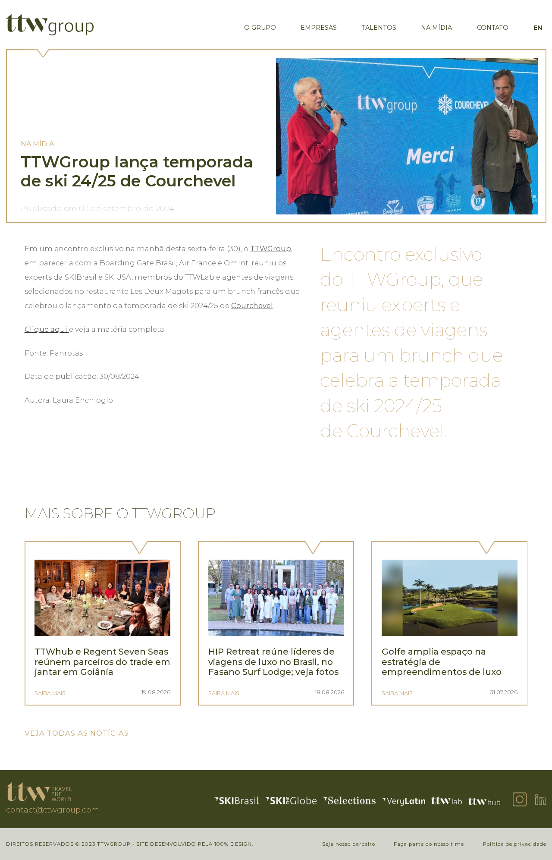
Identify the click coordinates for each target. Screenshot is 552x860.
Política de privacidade (514, 844)
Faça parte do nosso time (429, 844)
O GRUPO (260, 28)
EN (537, 28)
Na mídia (436, 28)
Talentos (379, 28)
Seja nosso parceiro (348, 844)
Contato (492, 28)
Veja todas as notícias (77, 733)
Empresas (319, 28)
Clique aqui (47, 329)
